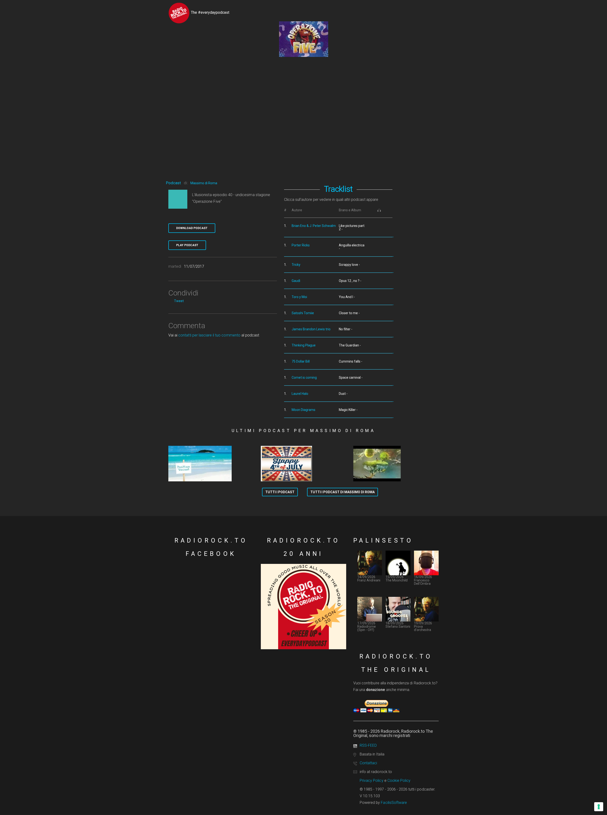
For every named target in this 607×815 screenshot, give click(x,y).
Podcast (173, 182)
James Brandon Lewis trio (311, 329)
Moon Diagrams (303, 410)
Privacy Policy (371, 780)
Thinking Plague (304, 345)
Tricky (296, 265)
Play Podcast (187, 245)
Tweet (179, 301)
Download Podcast (191, 228)
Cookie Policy (399, 780)
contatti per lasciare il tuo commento (209, 335)
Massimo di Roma (203, 183)
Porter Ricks (301, 245)
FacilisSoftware (394, 802)
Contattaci (368, 763)
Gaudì (296, 281)
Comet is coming (304, 377)
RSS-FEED (368, 745)
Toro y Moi (299, 297)
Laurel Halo (300, 394)
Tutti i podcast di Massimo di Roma (342, 492)
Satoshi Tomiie (303, 313)
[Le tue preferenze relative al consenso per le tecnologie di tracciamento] (598, 806)
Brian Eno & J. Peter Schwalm (314, 226)
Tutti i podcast (279, 492)
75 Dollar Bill (301, 361)
